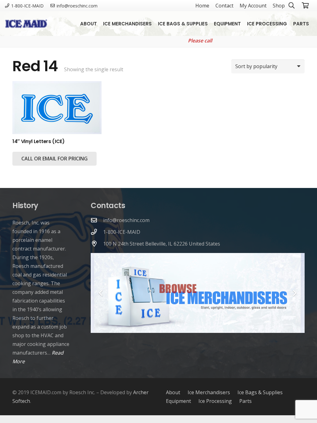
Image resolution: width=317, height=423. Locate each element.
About (173, 392)
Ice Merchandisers (209, 392)
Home (202, 5)
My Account (253, 5)
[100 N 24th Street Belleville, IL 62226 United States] (97, 243)
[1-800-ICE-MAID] (97, 232)
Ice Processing (215, 401)
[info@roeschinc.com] (97, 220)
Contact (224, 5)
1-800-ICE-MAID (121, 232)
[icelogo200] (26, 23)
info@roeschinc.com (126, 220)
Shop (279, 5)
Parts (245, 401)
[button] (313, 23)
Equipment (178, 401)
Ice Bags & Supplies (260, 392)
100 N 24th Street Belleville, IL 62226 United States (161, 243)
